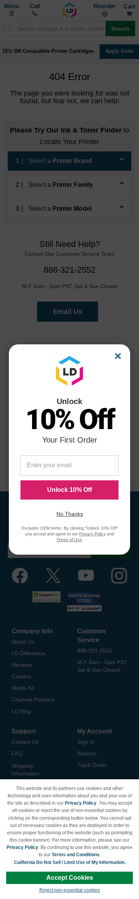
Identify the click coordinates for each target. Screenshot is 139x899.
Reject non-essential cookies (69, 890)
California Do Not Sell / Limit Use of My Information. (69, 862)
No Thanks (69, 514)
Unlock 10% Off (69, 489)
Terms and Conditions (76, 854)
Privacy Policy (81, 803)
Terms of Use (69, 539)
